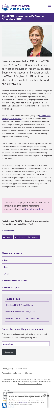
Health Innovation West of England (16, 6)
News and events (12, 253)
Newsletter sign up (12, 287)
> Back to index (8, 230)
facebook (20, 237)
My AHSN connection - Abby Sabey (20, 311)
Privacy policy (7, 368)
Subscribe (9, 351)
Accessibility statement (11, 372)
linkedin (34, 237)
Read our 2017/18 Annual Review (20, 304)
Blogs (6, 266)
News (6, 260)
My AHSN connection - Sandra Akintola (22, 318)
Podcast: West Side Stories (15, 280)
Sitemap (28, 372)
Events (6, 273)
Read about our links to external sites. (30, 384)
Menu (48, 6)
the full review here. (34, 208)
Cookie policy (21, 368)
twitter (8, 237)
